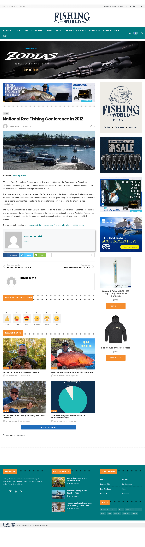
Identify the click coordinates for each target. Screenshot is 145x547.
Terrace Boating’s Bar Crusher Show (77, 491)
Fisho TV (103, 494)
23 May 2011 (27, 126)
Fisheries (129, 510)
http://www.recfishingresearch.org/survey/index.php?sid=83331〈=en (54, 225)
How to (125, 479)
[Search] (130, 33)
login (11, 435)
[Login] (141, 33)
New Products (105, 489)
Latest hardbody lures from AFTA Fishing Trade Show (79, 504)
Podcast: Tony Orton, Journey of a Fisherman (72, 372)
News (6, 113)
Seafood (126, 513)
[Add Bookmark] (92, 255)
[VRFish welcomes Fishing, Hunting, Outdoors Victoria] (24, 396)
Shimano (134, 513)
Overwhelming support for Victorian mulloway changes (68, 416)
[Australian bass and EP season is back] (24, 353)
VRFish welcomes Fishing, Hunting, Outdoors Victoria (24, 416)
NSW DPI (117, 513)
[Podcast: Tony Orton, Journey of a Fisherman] (73, 353)
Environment (127, 484)
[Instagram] (137, 6)
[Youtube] (134, 6)
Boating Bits (105, 484)
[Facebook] (127, 6)
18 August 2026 (25, 421)
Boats (114, 510)
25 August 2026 (73, 375)
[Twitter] (130, 6)
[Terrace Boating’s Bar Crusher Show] (58, 494)
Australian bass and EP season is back (21, 372)
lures (109, 513)
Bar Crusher (105, 510)
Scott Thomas (60, 375)
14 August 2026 (73, 421)
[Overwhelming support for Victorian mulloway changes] (73, 396)
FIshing (138, 510)
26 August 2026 (25, 375)
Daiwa (121, 510)
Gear (124, 489)
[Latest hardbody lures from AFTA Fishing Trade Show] (58, 507)
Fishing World (14, 126)
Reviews (125, 494)
